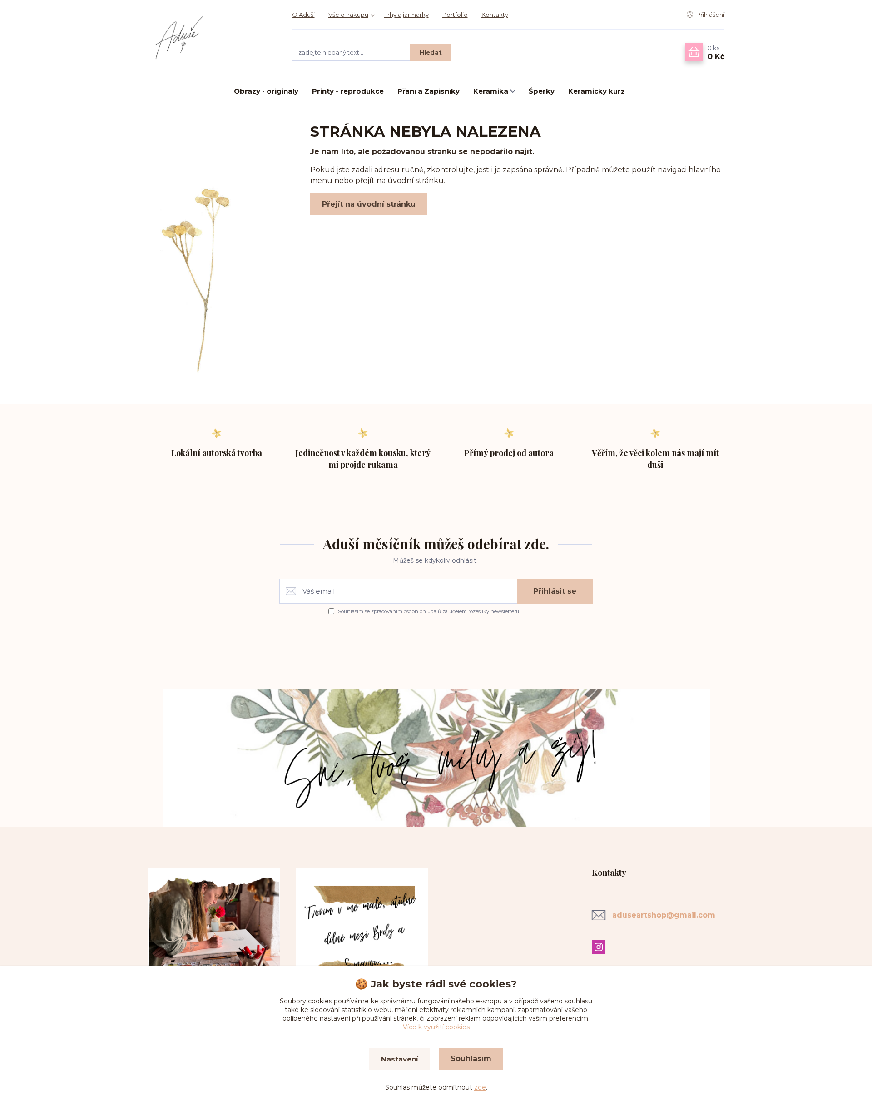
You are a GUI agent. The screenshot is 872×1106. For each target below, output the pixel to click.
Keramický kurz (596, 91)
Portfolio (455, 14)
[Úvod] (211, 37)
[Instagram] (601, 947)
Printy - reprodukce (348, 91)
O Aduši (303, 14)
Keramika (490, 91)
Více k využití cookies (436, 1027)
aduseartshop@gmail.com (663, 915)
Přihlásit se (554, 591)
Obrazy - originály (266, 91)
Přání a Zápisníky (428, 91)
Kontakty (494, 14)
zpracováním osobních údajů (406, 611)
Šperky (542, 91)
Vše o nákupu (348, 14)
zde (480, 1087)
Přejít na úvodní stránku (369, 204)
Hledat (431, 52)
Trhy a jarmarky (406, 14)
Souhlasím (471, 1058)
